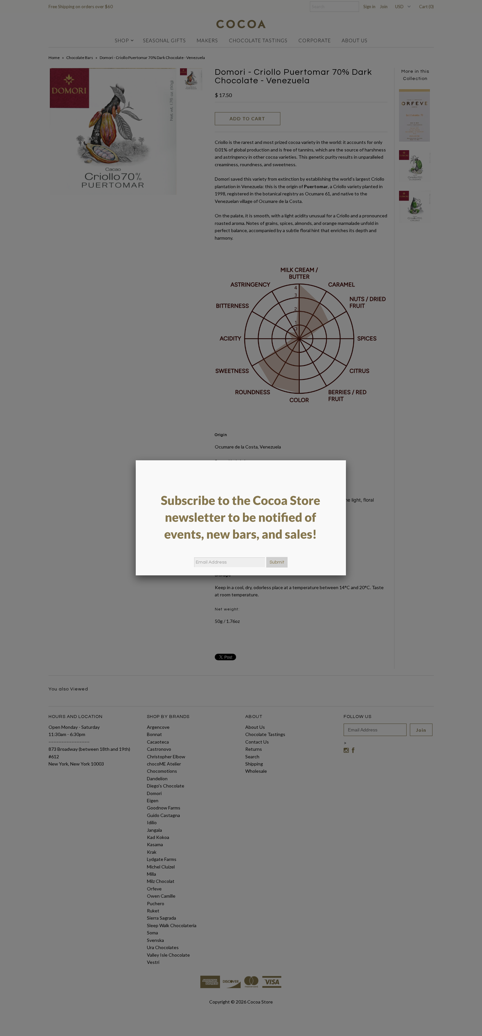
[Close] (346, 460)
